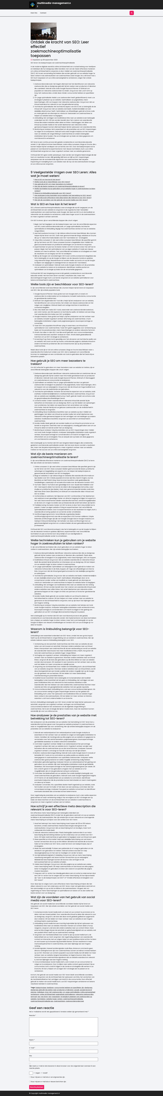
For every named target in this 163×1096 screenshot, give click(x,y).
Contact (43, 13)
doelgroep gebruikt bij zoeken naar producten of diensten (52, 990)
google (76, 990)
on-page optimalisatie (71, 992)
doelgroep (88, 988)
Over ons (34, 13)
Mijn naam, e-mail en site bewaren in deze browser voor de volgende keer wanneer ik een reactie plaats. (62, 1067)
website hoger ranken (54, 999)
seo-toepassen (54, 997)
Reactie (32, 1015)
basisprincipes (41, 988)
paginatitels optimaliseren (65, 994)
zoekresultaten (59, 1001)
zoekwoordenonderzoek (75, 1001)
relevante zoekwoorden (84, 994)
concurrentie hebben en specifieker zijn (69, 988)
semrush (34, 997)
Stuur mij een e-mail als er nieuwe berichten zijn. (48, 1082)
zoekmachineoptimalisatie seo (42, 1001)
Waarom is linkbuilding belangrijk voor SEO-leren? (52, 193)
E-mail (32, 1048)
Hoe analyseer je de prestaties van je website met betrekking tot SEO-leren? (62, 195)
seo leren (44, 997)
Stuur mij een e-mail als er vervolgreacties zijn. (48, 1077)
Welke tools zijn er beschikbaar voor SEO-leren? (52, 182)
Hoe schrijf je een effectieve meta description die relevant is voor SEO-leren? (62, 198)
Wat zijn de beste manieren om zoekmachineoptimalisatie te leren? (59, 186)
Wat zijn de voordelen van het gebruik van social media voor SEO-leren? (61, 200)
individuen (40, 992)
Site (30, 1056)
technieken (41, 999)
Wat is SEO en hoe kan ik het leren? (47, 179)
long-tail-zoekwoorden (53, 992)
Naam (32, 1040)
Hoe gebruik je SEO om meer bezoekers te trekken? (53, 184)
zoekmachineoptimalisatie (73, 999)
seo (39, 997)
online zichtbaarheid (47, 994)
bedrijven (50, 988)
